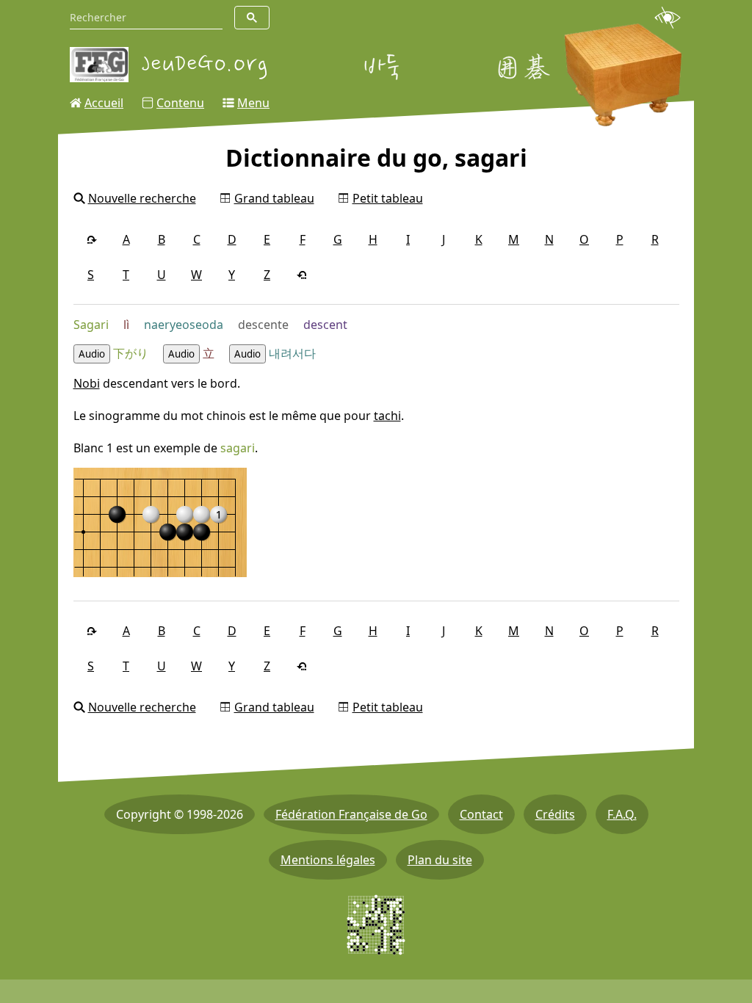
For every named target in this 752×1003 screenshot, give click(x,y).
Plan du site (440, 860)
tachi (387, 416)
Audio (92, 354)
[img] (160, 522)
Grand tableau (274, 198)
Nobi (86, 383)
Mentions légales (328, 860)
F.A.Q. (622, 814)
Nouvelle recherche (142, 198)
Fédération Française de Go (351, 814)
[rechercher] (252, 17)
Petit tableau (387, 198)
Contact (481, 814)
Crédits (555, 814)
